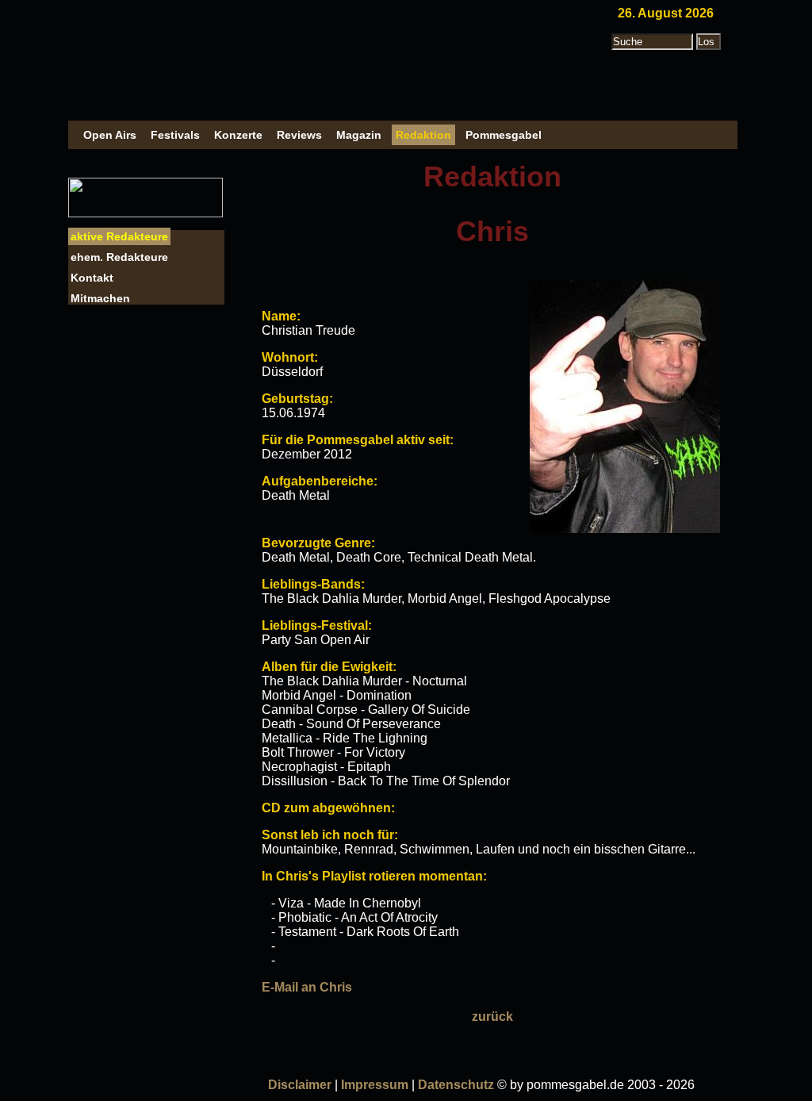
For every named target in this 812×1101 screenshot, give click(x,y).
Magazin (358, 135)
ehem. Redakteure (119, 257)
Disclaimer (299, 1084)
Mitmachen (100, 298)
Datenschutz (456, 1084)
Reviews (299, 135)
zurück (492, 1016)
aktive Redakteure (119, 236)
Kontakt (92, 277)
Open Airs (109, 135)
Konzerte (238, 135)
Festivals (175, 135)
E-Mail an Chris (307, 987)
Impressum (374, 1084)
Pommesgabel (503, 135)
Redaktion (423, 135)
